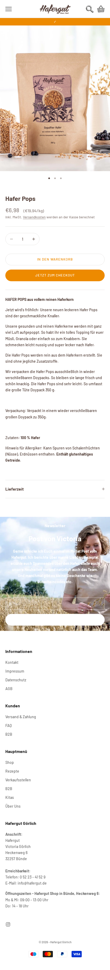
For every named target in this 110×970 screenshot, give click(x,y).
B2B (8, 734)
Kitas (9, 797)
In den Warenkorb (55, 259)
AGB (9, 688)
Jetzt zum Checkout (55, 275)
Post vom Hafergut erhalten (55, 620)
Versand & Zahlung (20, 716)
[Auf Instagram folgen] (8, 924)
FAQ (8, 725)
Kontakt (11, 662)
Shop (9, 762)
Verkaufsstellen (18, 780)
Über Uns (13, 806)
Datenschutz (15, 680)
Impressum (14, 671)
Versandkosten (34, 217)
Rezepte (12, 771)
